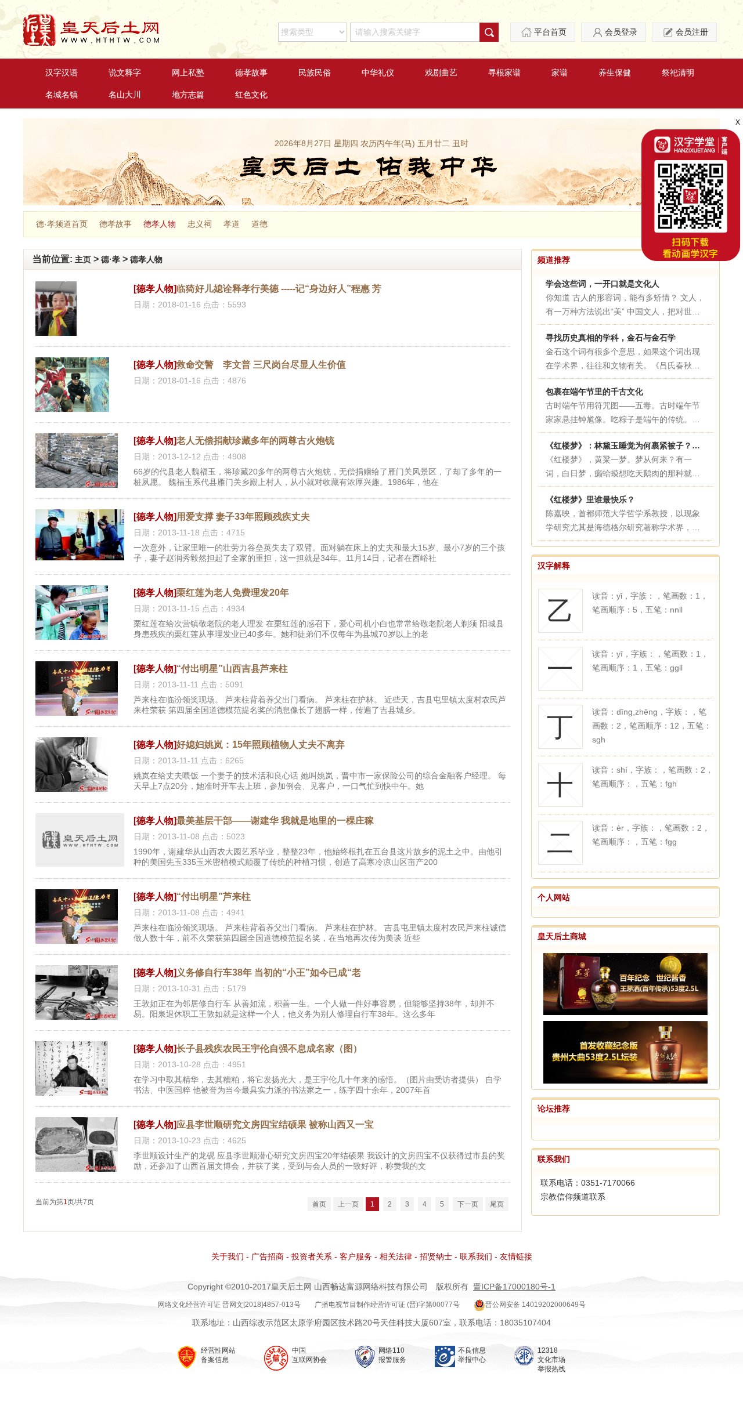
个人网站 (554, 897)
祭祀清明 (678, 72)
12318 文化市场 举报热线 (551, 1359)
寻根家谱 (504, 72)
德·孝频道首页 (62, 224)
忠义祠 (199, 224)
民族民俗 (314, 72)
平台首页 (550, 32)
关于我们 (227, 1256)
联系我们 (554, 1159)
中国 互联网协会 (309, 1355)
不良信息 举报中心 (472, 1355)
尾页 (497, 1204)
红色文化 (251, 94)
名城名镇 (61, 94)
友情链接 (516, 1256)
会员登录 (621, 32)
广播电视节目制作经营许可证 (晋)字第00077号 (387, 1305)
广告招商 (267, 1256)
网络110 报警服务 (392, 1355)
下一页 (467, 1204)
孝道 (231, 224)
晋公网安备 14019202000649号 (535, 1305)
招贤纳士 (436, 1256)
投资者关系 (311, 1256)
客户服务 (356, 1256)
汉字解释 (554, 565)
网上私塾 (188, 72)
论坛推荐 (554, 1108)
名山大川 (125, 94)
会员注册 (692, 32)
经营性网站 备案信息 (218, 1355)
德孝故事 (251, 72)
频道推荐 (554, 260)
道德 (259, 224)
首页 (319, 1204)
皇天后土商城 (562, 936)
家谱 (559, 72)
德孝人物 (159, 224)
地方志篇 (188, 94)
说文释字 (125, 72)
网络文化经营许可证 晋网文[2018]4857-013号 (229, 1305)
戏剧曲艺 (441, 72)
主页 (83, 259)
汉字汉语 (61, 72)
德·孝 (110, 259)
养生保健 (614, 72)
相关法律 (396, 1256)
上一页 (348, 1204)
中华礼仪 (378, 72)
